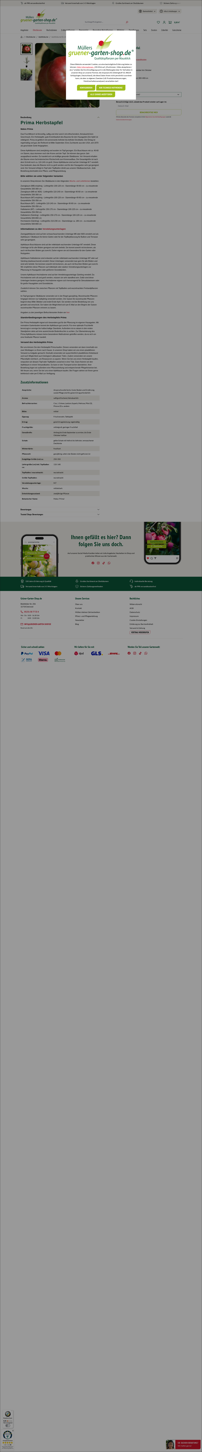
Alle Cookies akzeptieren (101, 94)
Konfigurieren (86, 87)
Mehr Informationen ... (86, 67)
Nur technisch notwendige (111, 87)
